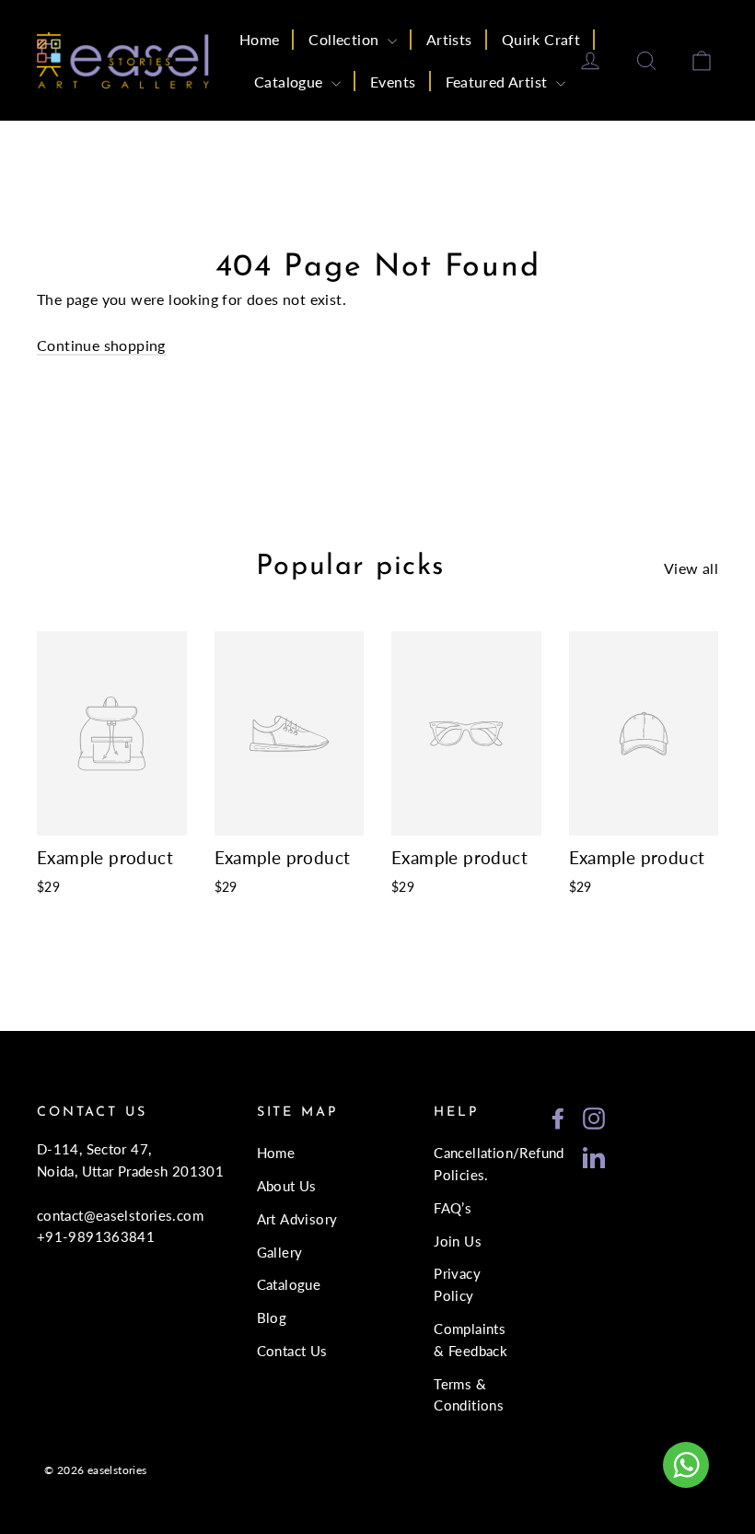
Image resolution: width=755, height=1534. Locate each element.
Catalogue (290, 81)
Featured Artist (499, 81)
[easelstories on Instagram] (594, 1117)
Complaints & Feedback (470, 1339)
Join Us (458, 1241)
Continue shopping (101, 345)
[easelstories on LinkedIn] (594, 1155)
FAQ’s (452, 1208)
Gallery (280, 1252)
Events (392, 81)
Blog (272, 1317)
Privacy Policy (457, 1284)
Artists (449, 39)
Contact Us (292, 1350)
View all (691, 568)
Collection (345, 39)
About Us (287, 1185)
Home (259, 39)
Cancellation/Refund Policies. (473, 1163)
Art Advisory (297, 1219)
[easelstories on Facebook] (558, 1117)
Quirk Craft (541, 39)
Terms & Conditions (469, 1395)
